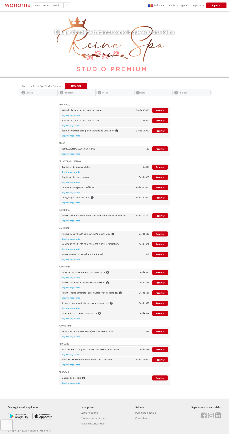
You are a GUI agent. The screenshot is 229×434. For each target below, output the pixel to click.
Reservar (160, 110)
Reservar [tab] (76, 85)
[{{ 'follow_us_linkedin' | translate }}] (218, 415)
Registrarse (198, 5)
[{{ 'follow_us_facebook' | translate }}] (204, 415)
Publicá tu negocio (178, 5)
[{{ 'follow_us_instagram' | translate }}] (211, 415)
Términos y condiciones (93, 418)
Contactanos (142, 418)
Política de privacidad (92, 423)
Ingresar (216, 5)
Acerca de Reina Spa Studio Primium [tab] (42, 86)
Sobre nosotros (89, 412)
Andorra (157, 5)
